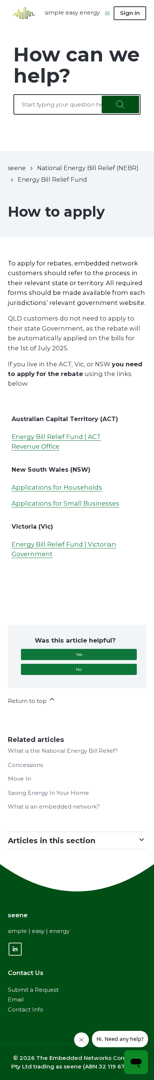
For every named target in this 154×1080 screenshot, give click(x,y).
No (79, 669)
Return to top (28, 700)
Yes (79, 654)
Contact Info (25, 1009)
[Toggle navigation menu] (107, 13)
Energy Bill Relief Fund (52, 179)
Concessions (25, 764)
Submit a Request (33, 989)
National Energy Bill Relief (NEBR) (88, 168)
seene (17, 168)
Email (16, 999)
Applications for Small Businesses (65, 503)
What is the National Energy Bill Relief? (63, 750)
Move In (19, 778)
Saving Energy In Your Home (48, 792)
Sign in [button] (130, 12)
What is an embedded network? (54, 806)
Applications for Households (57, 487)
